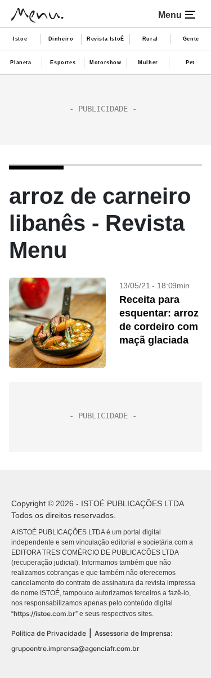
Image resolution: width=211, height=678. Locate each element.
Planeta (20, 62)
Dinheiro (61, 39)
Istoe (20, 39)
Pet (190, 62)
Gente (191, 39)
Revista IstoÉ (105, 39)
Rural (150, 39)
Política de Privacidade (48, 633)
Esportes (62, 62)
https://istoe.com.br (44, 613)
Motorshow (105, 62)
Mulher (148, 62)
